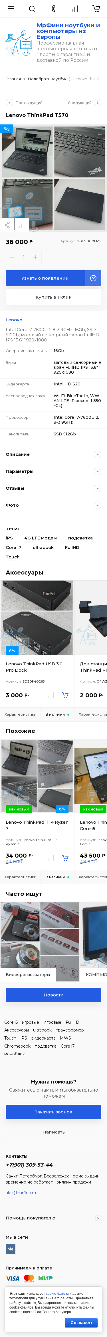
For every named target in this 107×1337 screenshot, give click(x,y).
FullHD (72, 547)
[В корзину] (65, 695)
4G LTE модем (40, 538)
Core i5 (11, 1022)
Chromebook (17, 1046)
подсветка (80, 538)
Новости (54, 995)
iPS (9, 538)
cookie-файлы (57, 1294)
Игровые (52, 1022)
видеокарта (43, 1038)
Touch (13, 557)
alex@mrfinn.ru (21, 1192)
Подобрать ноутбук (47, 78)
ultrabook (43, 547)
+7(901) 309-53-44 (29, 1165)
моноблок (14, 1053)
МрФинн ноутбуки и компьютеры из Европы (68, 31)
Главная (13, 78)
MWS (65, 1038)
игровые (30, 1022)
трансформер (70, 1030)
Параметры (20, 471)
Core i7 (13, 547)
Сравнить (22, 225)
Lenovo (14, 319)
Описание (18, 454)
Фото (12, 505)
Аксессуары (16, 1030)
